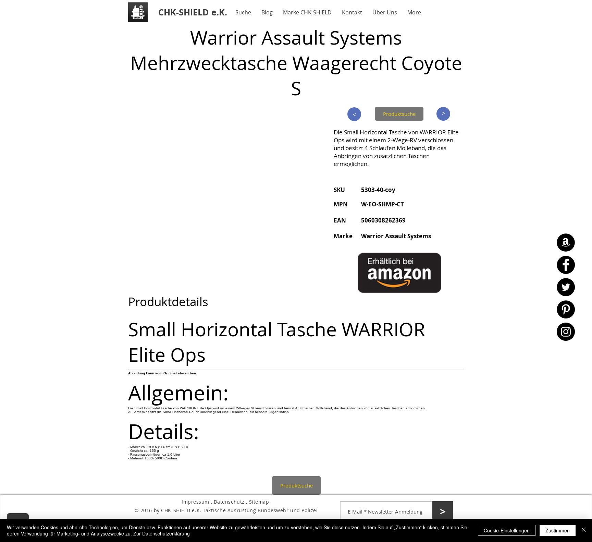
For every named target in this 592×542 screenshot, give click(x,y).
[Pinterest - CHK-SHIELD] (566, 309)
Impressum (195, 501)
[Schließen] (584, 530)
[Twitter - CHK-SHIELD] (566, 287)
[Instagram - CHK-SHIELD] (566, 332)
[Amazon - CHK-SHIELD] (566, 242)
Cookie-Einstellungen (507, 530)
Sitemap (259, 501)
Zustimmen (557, 530)
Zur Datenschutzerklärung (161, 533)
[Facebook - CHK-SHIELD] (566, 265)
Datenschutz (229, 501)
